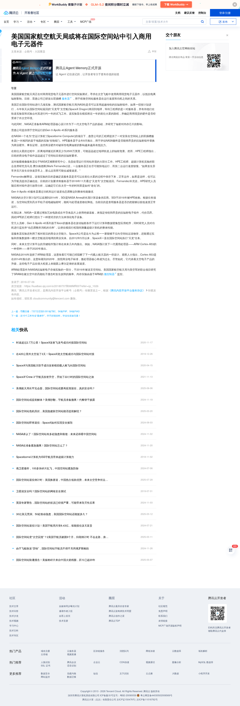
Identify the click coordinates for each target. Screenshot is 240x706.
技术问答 (13, 610)
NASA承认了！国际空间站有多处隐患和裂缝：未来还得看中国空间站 (56, 434)
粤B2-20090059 (128, 695)
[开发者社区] (32, 12)
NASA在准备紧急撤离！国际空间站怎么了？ (42, 445)
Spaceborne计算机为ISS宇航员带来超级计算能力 (45, 457)
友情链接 (162, 620)
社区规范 (162, 606)
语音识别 (71, 665)
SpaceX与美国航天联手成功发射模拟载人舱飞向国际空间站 (51, 365)
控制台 (202, 12)
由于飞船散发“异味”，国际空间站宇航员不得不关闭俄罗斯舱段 (52, 548)
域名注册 (45, 650)
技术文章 (13, 606)
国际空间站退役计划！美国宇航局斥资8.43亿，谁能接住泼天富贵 (54, 525)
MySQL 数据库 (205, 662)
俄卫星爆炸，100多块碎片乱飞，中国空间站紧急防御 (47, 468)
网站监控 (45, 676)
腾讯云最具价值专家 (119, 606)
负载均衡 (71, 673)
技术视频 (13, 620)
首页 (6, 21)
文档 (177, 12)
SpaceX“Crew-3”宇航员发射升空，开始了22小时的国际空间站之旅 (55, 377)
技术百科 (13, 630)
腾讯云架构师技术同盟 (120, 610)
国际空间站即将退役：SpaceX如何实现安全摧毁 (44, 422)
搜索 (202, 21)
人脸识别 (45, 662)
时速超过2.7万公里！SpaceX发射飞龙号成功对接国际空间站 (51, 342)
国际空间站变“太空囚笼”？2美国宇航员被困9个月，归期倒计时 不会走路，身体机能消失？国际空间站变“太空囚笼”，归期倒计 (63, 537)
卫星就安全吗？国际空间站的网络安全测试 (41, 491)
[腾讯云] (11, 12)
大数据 (175, 673)
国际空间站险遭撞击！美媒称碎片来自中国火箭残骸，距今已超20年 (55, 560)
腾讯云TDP (114, 620)
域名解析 (202, 650)
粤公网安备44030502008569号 (156, 695)
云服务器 (71, 650)
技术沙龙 (13, 615)
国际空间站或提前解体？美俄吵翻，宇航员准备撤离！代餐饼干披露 (55, 399)
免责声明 (162, 610)
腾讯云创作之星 (116, 615)
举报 (154, 51)
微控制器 (109, 274)
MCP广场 (85, 21)
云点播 (149, 673)
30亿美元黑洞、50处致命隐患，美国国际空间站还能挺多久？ (52, 514)
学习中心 (13, 625)
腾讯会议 (71, 662)
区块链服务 (99, 650)
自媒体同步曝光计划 (69, 606)
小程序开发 (204, 673)
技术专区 (13, 635)
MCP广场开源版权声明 (170, 625)
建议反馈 (189, 12)
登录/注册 (225, 13)
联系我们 (162, 615)
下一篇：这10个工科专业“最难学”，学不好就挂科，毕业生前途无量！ (46, 315)
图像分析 (176, 662)
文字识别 (124, 673)
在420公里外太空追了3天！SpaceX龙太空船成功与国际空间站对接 (55, 354)
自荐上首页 (64, 615)
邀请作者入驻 (66, 610)
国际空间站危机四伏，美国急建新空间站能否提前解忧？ (49, 411)
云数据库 (176, 650)
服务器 (66, 98)
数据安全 (45, 673)
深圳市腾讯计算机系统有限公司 (83, 695)
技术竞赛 (63, 620)
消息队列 (124, 650)
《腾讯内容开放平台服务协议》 (126, 290)
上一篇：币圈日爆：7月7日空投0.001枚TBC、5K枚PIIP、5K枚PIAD (45, 311)
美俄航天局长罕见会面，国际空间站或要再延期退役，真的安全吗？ (55, 388)
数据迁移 (71, 676)
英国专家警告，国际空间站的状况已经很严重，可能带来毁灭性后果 (55, 502)
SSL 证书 (45, 665)
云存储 (44, 654)
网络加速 (150, 650)
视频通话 (150, 662)
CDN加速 (124, 662)
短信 (95, 673)
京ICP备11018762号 (147, 699)
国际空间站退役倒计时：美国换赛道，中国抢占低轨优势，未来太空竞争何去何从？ (63, 480)
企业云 (96, 662)
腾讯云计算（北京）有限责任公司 (99, 699)
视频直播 (71, 654)
